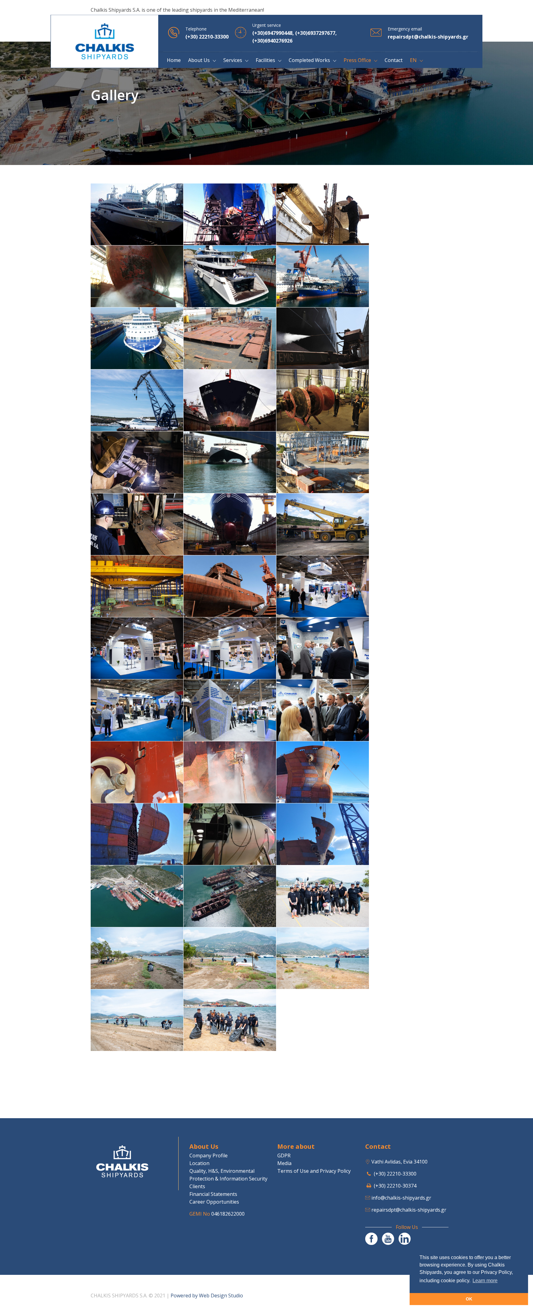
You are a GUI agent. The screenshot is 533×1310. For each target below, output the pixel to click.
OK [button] (469, 1298)
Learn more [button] (485, 1280)
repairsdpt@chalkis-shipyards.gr (408, 1209)
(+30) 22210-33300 (395, 1173)
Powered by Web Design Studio (207, 1295)
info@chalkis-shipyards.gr (401, 1197)
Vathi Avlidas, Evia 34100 (399, 1161)
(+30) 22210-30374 (395, 1185)
